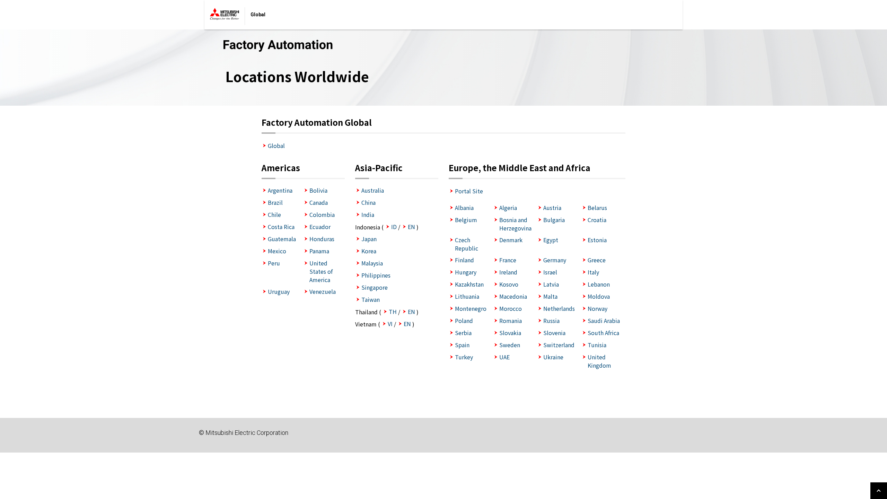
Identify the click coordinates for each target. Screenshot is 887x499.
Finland (464, 260)
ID (394, 226)
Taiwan (370, 299)
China (368, 202)
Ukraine (553, 357)
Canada (318, 202)
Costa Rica (281, 226)
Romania (510, 320)
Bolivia (318, 190)
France (507, 260)
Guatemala (282, 239)
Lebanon (599, 284)
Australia (372, 190)
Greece (597, 260)
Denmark (510, 240)
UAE (504, 357)
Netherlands (559, 308)
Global (276, 145)
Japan (369, 239)
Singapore (374, 287)
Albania (464, 207)
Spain (462, 345)
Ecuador (320, 226)
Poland (464, 320)
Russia (551, 320)
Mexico (277, 251)
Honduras (321, 239)
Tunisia (597, 345)
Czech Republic (466, 244)
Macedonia (513, 296)
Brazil (275, 202)
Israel (550, 272)
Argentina (280, 190)
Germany (554, 260)
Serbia (463, 333)
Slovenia (554, 333)
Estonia (597, 240)
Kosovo (508, 284)
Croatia (597, 220)
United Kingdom (599, 361)
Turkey (464, 357)
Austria (552, 207)
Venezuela (322, 291)
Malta (550, 296)
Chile (274, 214)
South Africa (603, 333)
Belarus (597, 207)
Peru (274, 263)
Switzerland (558, 345)
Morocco (510, 308)
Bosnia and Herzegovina (515, 224)
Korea (368, 251)
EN (411, 226)
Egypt (550, 240)
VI (390, 323)
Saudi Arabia (604, 320)
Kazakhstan (469, 284)
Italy (593, 272)
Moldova (599, 296)
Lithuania (467, 296)
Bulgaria (554, 220)
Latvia (551, 284)
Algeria (508, 207)
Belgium (466, 220)
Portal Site (469, 191)
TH (393, 311)
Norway (597, 308)
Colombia (322, 214)
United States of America (321, 271)
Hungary (465, 272)
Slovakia (510, 333)
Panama (319, 251)
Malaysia (372, 263)
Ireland (508, 272)
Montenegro (470, 308)
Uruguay (279, 291)
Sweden (509, 345)
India (367, 214)
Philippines (375, 275)
